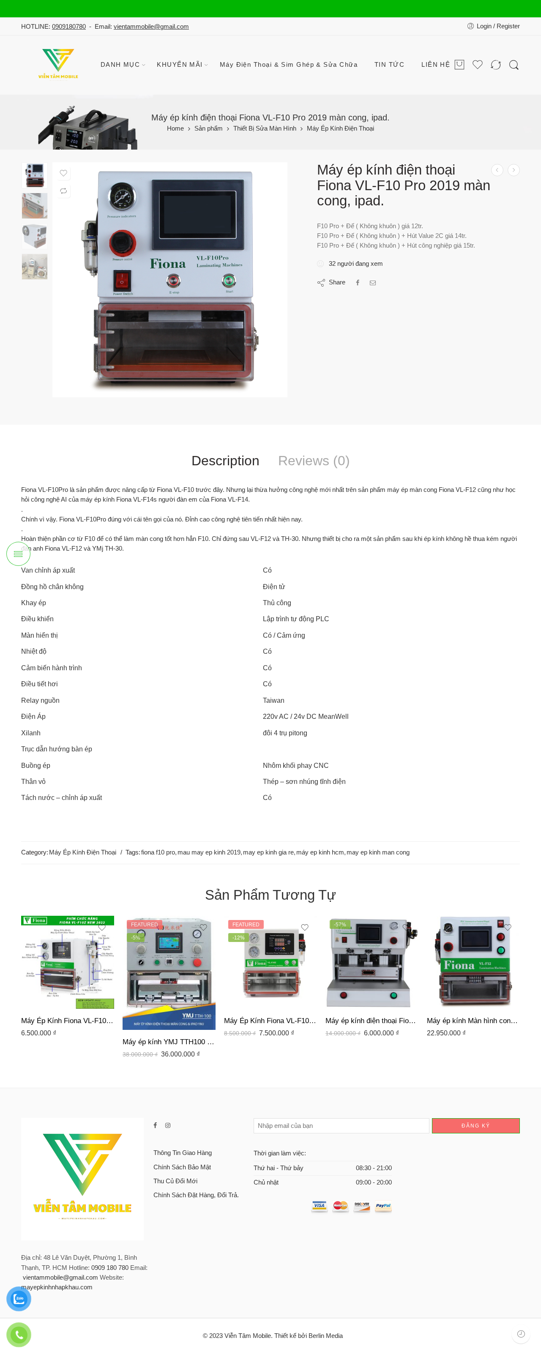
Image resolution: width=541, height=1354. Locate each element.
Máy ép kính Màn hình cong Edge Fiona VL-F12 (473, 1021)
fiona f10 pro (158, 852)
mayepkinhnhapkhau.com (57, 1287)
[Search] (514, 65)
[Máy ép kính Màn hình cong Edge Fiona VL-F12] (473, 962)
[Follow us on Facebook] (155, 1125)
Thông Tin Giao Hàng (182, 1152)
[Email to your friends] (373, 282)
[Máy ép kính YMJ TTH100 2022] (514, 170)
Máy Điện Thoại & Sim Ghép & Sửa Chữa (289, 64)
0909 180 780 (109, 1267)
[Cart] (459, 65)
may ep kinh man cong (378, 852)
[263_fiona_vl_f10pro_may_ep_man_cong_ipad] (35, 175)
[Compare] (63, 191)
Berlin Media (326, 1335)
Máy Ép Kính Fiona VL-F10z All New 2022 (67, 1021)
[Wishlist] (63, 173)
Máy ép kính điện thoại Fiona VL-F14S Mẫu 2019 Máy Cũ (371, 1021)
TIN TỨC (389, 64)
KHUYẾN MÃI (180, 64)
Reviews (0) (314, 461)
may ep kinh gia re (268, 852)
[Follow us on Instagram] (167, 1125)
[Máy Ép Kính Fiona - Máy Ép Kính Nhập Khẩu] (59, 65)
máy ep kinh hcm (320, 852)
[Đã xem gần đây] (520, 1333)
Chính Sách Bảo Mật (182, 1167)
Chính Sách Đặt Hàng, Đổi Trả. (196, 1195)
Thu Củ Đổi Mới (175, 1181)
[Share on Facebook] (357, 282)
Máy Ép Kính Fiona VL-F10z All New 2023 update (270, 1021)
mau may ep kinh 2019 (209, 852)
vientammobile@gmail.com (151, 26)
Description (225, 461)
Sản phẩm (208, 129)
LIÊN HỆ (435, 64)
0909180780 (69, 26)
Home (175, 129)
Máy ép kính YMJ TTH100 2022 (169, 1042)
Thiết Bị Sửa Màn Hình (264, 129)
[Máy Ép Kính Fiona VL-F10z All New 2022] (67, 962)
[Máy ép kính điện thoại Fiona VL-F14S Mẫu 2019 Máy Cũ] (497, 170)
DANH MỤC (120, 64)
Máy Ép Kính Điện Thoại (340, 129)
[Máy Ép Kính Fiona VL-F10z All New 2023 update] (270, 962)
